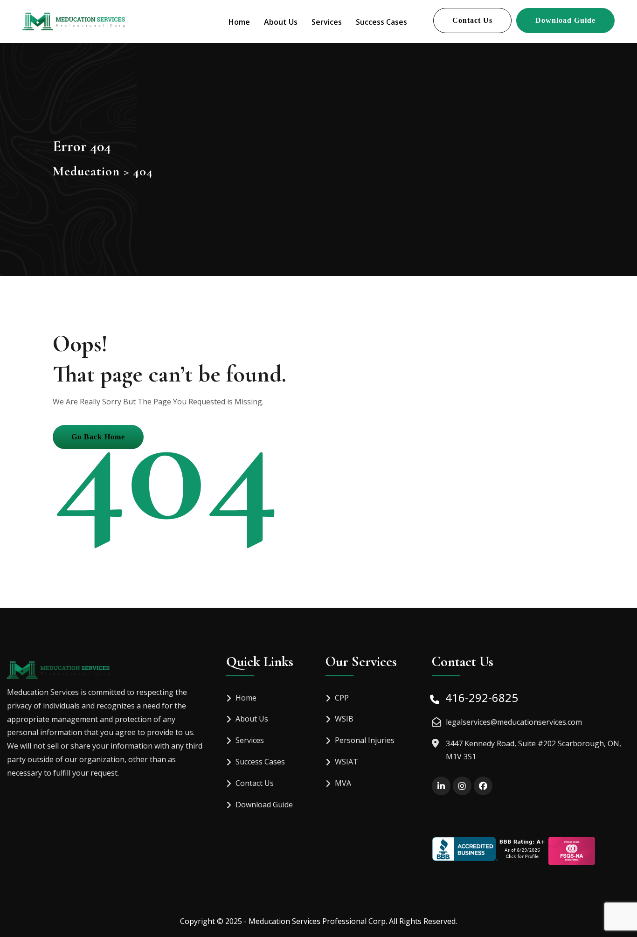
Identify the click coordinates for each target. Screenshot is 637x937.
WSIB (344, 719)
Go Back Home (98, 437)
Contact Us (472, 20)
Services (327, 22)
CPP (342, 698)
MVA (343, 783)
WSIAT (346, 762)
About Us (281, 22)
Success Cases (381, 22)
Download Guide (565, 20)
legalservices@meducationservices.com (514, 722)
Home (239, 22)
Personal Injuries (365, 740)
